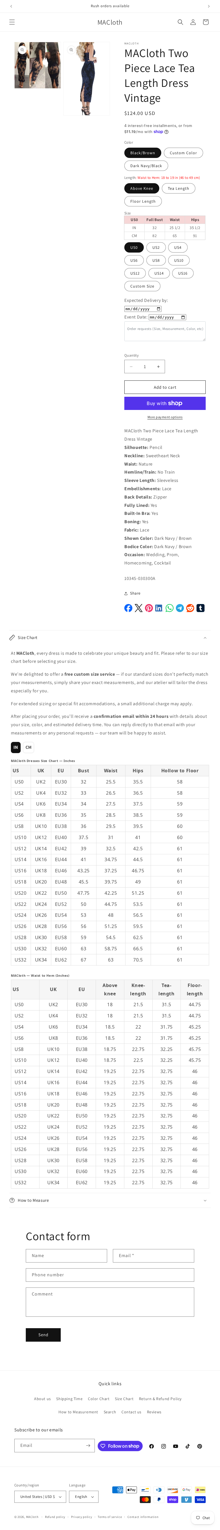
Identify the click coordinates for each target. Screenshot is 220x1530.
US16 (183, 273)
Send (43, 1334)
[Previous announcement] (11, 6)
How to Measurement (78, 1411)
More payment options (165, 417)
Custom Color (183, 152)
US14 (159, 273)
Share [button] (135, 593)
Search (110, 1411)
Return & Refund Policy (160, 1398)
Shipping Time (69, 1398)
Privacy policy (81, 1517)
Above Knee (141, 188)
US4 (178, 247)
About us (42, 1398)
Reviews (154, 1411)
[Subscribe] (88, 1445)
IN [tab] (15, 747)
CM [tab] (28, 747)
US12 (135, 273)
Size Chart (124, 1398)
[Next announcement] (209, 6)
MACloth (32, 1517)
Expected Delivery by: (146, 300)
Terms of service (110, 1517)
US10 (179, 260)
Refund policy (55, 1517)
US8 (156, 260)
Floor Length (143, 201)
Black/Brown (142, 152)
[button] (12, 22)
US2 (156, 247)
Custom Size (142, 286)
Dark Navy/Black (146, 165)
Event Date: (136, 317)
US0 (134, 247)
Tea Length (178, 188)
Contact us (131, 1411)
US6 (134, 260)
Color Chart (99, 1398)
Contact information (142, 1517)
